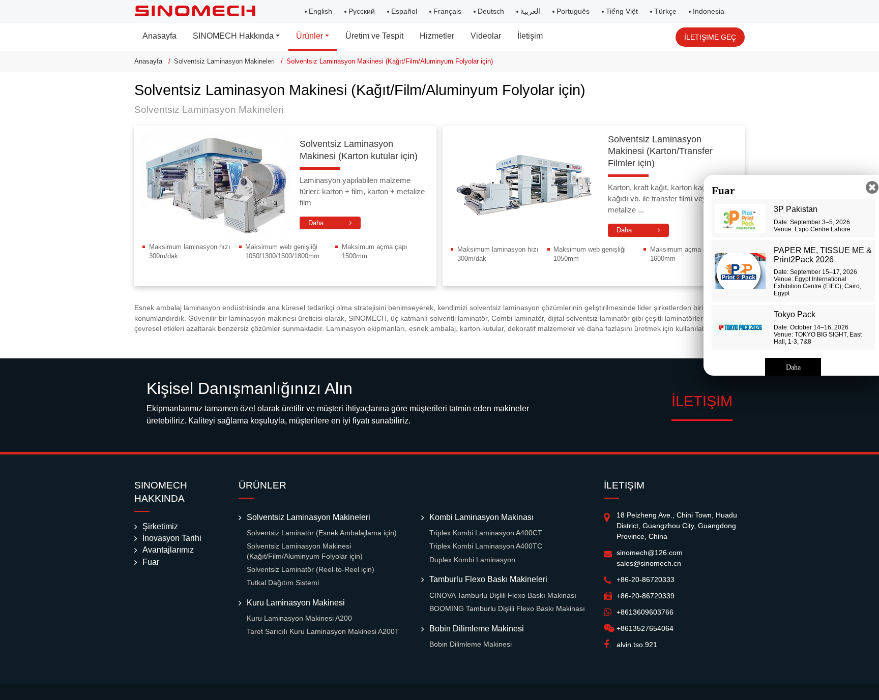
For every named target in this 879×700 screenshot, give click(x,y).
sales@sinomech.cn (649, 563)
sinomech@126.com (650, 553)
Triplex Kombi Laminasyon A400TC (485, 546)
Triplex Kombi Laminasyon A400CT (485, 533)
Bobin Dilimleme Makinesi (476, 628)
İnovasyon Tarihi (171, 538)
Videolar (486, 36)
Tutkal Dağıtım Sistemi (283, 583)
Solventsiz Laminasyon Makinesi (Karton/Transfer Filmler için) (660, 151)
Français (447, 11)
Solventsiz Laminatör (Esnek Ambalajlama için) (322, 533)
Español (404, 11)
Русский (361, 11)
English (320, 11)
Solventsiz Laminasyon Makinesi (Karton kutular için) (359, 150)
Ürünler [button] (309, 36)
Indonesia (708, 11)
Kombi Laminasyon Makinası (481, 517)
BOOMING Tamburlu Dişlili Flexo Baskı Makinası (507, 609)
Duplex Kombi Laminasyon (472, 560)
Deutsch (491, 11)
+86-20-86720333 (646, 579)
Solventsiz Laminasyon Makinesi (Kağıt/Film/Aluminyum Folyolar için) (305, 551)
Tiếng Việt (622, 11)
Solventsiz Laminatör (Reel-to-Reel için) (310, 569)
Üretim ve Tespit (374, 36)
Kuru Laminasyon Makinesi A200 (299, 618)
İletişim (530, 36)
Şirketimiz (160, 526)
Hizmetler (437, 36)
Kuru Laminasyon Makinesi (296, 602)
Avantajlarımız (168, 549)
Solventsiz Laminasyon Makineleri (224, 61)
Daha (316, 223)
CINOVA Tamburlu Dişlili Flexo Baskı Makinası (502, 595)
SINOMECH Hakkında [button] (233, 36)
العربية (530, 11)
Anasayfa (159, 36)
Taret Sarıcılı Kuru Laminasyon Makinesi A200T (323, 631)
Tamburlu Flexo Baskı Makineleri (488, 579)
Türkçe (665, 11)
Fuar (150, 562)
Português (573, 11)
